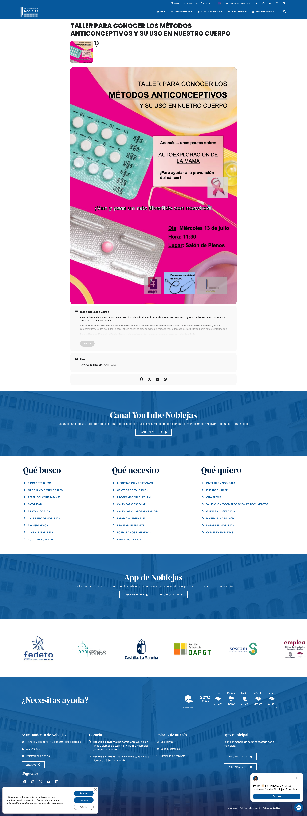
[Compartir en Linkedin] (157, 379)
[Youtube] (270, 3)
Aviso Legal (232, 808)
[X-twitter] (277, 3)
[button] (284, 11)
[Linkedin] (283, 3)
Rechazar (84, 800)
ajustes (59, 803)
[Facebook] (25, 781)
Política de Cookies (271, 808)
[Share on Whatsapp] (165, 379)
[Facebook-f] (256, 3)
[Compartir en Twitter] (150, 379)
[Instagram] (263, 3)
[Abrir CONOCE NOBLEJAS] (222, 11)
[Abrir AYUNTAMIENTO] (192, 11)
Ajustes (84, 806)
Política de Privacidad (250, 808)
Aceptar (84, 793)
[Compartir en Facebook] (142, 379)
